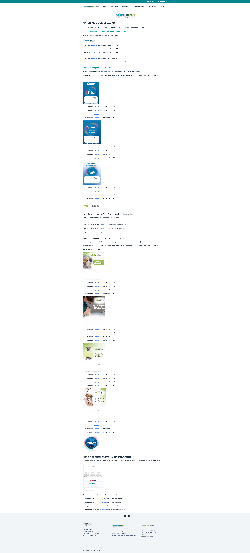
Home (97, 6)
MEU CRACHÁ (150, 1)
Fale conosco (152, 6)
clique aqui (95, 45)
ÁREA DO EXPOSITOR (162, 1)
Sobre (104, 6)
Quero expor (125, 6)
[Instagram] (125, 516)
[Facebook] (121, 516)
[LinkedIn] (129, 516)
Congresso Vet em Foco (139, 6)
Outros (163, 6)
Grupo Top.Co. (114, 6)
